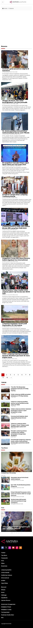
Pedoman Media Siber (7, 615)
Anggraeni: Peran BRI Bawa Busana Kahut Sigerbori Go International (16, 259)
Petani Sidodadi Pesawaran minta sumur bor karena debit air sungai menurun (21, 493)
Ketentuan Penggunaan (8, 604)
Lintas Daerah (5, 572)
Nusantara (4, 566)
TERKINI (3, 382)
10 (7, 377)
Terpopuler (4, 558)
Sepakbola (4, 597)
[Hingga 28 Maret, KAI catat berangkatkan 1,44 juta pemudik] (14, 91)
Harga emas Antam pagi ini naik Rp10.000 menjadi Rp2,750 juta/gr (14, 472)
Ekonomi (3, 587)
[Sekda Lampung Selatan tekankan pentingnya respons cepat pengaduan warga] (5, 411)
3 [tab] (16, 533)
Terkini (3, 552)
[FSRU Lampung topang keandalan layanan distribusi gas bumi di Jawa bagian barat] (14, 344)
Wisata (3, 589)
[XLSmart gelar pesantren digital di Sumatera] (14, 59)
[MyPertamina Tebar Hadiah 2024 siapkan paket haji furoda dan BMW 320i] (14, 280)
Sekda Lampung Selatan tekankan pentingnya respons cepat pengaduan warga (21, 410)
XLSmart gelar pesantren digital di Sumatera (15, 70)
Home (6, 8)
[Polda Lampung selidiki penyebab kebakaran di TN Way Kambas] (5, 396)
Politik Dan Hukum (6, 575)
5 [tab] (21, 533)
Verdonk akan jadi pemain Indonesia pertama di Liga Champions (18, 501)
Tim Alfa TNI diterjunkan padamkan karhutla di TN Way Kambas (19, 388)
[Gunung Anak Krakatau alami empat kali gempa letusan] (5, 418)
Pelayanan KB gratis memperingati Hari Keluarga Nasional (16, 527)
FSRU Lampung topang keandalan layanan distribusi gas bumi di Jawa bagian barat (16, 355)
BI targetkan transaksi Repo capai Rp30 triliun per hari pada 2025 (15, 163)
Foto (2, 507)
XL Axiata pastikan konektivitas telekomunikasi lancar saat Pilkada (15, 132)
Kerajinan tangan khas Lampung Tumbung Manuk (14, 195)
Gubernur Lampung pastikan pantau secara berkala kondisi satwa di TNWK (19, 403)
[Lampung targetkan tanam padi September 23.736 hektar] (14, 314)
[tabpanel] (16, 522)
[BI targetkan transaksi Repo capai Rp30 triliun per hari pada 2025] (14, 153)
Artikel (3, 580)
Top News (4, 448)
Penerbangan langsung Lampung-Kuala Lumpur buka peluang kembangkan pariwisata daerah (21, 441)
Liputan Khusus (5, 600)
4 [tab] (19, 533)
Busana (11, 8)
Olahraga (3, 595)
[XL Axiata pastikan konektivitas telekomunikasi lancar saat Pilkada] (14, 121)
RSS (2, 617)
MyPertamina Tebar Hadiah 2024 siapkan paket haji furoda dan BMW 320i (16, 291)
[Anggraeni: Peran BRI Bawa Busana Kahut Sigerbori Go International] (14, 248)
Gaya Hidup (4, 583)
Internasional (5, 578)
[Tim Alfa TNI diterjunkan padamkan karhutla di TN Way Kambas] (5, 389)
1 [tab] (12, 533)
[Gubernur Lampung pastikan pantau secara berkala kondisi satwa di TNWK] (5, 404)
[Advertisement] (16, 28)
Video (3, 563)
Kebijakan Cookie (6, 609)
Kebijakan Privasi (6, 607)
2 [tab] (14, 533)
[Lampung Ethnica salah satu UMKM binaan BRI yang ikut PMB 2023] (14, 216)
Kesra (2, 592)
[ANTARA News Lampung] (18, 2)
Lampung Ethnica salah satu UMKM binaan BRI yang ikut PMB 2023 (16, 227)
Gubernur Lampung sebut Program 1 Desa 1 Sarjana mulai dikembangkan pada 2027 (20, 425)
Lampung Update (6, 570)
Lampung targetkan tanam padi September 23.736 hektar (14, 324)
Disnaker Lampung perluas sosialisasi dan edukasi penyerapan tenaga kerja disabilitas (19, 433)
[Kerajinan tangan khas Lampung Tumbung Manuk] (14, 185)
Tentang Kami (5, 612)
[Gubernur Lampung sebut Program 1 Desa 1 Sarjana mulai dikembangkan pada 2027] (5, 425)
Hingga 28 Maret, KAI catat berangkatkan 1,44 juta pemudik (14, 101)
